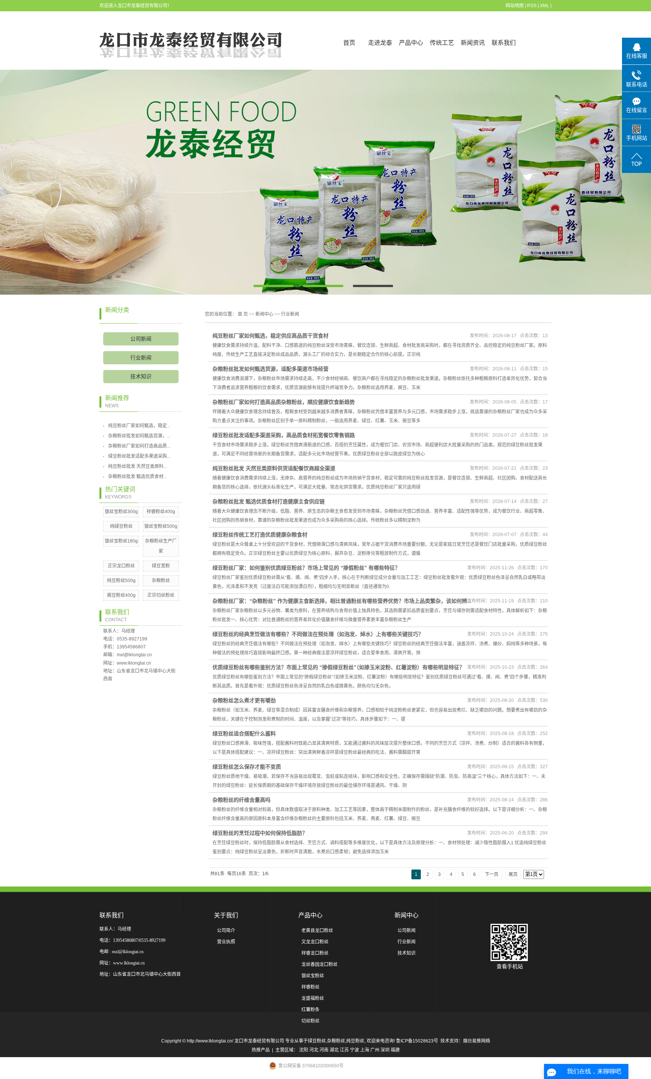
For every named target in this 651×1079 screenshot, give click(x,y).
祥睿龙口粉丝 (315, 953)
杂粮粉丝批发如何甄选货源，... (139, 436)
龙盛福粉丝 (312, 998)
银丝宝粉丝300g (121, 511)
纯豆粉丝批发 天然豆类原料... (137, 466)
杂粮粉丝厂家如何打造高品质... (139, 446)
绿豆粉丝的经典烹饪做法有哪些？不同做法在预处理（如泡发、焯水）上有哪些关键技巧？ (317, 634)
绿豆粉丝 (317, 1041)
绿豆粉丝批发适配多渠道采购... (139, 456)
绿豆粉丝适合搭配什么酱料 (244, 734)
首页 (349, 43)
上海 (364, 1050)
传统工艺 (442, 43)
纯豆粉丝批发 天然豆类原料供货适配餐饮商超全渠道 (273, 468)
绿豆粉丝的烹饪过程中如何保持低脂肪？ (259, 833)
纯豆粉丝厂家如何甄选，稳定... (139, 425)
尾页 (513, 874)
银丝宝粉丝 (312, 975)
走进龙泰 (380, 43)
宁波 (354, 1050)
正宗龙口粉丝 (121, 566)
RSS (531, 5)
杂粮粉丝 (161, 580)
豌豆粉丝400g (121, 595)
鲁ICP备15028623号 (417, 1041)
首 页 (243, 314)
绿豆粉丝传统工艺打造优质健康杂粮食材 (259, 535)
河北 (313, 1050)
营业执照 (226, 942)
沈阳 (303, 1050)
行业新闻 (140, 358)
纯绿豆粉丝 (121, 526)
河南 (324, 1050)
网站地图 (515, 5)
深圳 (385, 1050)
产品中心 (411, 43)
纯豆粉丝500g (121, 580)
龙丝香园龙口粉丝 (319, 964)
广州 (374, 1050)
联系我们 (504, 43)
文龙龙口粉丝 (315, 942)
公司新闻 (140, 339)
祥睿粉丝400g (161, 511)
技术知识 (140, 376)
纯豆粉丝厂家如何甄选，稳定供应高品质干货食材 (270, 336)
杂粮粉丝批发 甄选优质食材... (137, 476)
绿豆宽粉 (161, 566)
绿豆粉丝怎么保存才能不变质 (246, 767)
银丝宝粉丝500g (160, 526)
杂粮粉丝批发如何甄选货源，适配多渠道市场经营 (270, 369)
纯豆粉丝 (355, 1041)
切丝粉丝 (310, 1021)
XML (544, 5)
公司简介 (226, 930)
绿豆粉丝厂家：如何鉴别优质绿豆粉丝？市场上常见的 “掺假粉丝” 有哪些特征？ (306, 568)
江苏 (344, 1050)
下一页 (491, 874)
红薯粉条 (310, 1009)
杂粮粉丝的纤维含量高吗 (241, 800)
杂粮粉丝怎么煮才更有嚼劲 (244, 700)
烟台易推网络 (476, 1041)
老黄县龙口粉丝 (317, 930)
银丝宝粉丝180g (121, 541)
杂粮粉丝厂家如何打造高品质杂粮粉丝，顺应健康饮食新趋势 (283, 402)
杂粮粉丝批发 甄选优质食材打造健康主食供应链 (268, 501)
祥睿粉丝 (310, 987)
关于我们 (226, 915)
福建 (395, 1050)
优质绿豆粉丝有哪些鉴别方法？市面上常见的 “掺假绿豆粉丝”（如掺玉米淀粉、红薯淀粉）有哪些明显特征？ (338, 667)
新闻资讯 (473, 43)
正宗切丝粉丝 (160, 595)
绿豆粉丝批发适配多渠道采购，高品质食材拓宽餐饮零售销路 (283, 435)
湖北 (334, 1050)
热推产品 (261, 1050)
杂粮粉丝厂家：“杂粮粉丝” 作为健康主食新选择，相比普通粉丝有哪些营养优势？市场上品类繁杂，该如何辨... (342, 601)
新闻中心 (264, 314)
